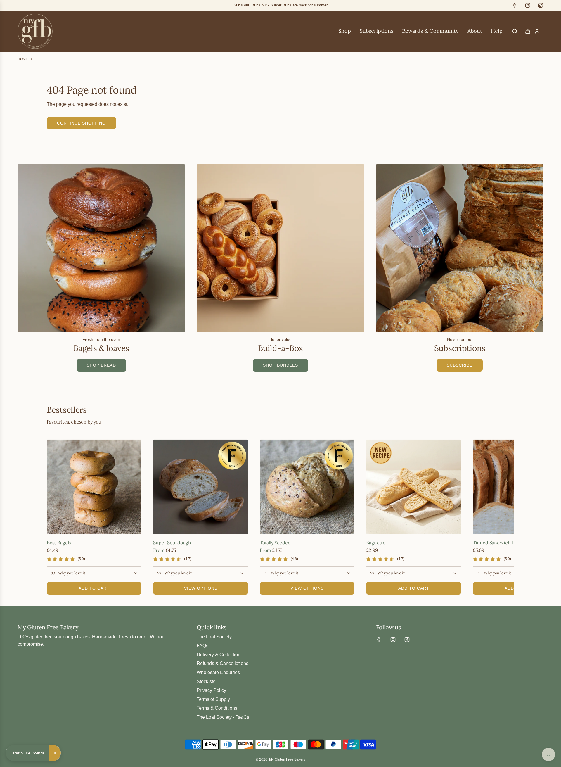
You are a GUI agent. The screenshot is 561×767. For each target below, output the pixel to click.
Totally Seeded (275, 542)
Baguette (375, 542)
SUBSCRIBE (459, 365)
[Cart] (527, 31)
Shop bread (101, 365)
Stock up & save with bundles (298, 5)
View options (200, 588)
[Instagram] (527, 5)
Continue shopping (81, 123)
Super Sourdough (172, 542)
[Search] (514, 31)
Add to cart (94, 588)
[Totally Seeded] (307, 486)
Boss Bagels (59, 542)
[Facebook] (514, 5)
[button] (53, 517)
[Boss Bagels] (94, 486)
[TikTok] (540, 5)
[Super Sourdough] (200, 486)
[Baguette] (413, 486)
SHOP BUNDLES (280, 365)
